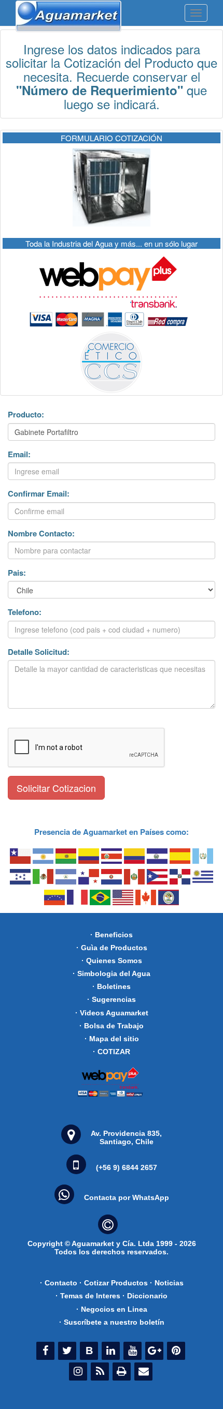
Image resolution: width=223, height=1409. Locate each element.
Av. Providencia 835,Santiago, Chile (126, 1137)
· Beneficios (111, 935)
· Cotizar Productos (113, 1283)
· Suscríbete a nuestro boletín (111, 1322)
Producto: (26, 414)
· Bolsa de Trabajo (111, 1026)
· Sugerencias (111, 999)
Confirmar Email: (38, 493)
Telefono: (24, 612)
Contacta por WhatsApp (126, 1197)
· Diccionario (145, 1296)
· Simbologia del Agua (111, 973)
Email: (19, 454)
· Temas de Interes (87, 1296)
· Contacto (58, 1283)
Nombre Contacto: (41, 533)
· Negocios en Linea (111, 1309)
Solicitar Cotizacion (56, 788)
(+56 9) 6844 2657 (126, 1167)
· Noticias (167, 1283)
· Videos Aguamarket (111, 1013)
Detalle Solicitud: (38, 652)
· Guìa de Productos (111, 947)
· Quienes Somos (111, 960)
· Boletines (111, 986)
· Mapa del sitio (112, 1039)
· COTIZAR (111, 1051)
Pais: (17, 572)
